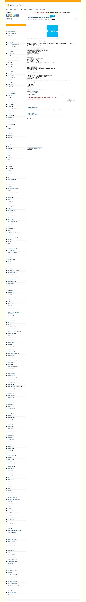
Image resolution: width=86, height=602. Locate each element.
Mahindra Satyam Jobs (11, 497)
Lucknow (9, 486)
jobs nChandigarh (11, 475)
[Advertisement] (51, 22)
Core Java (9, 186)
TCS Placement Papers (12, 570)
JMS (8, 299)
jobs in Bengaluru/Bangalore (12, 366)
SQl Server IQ (10, 563)
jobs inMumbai (10, 470)
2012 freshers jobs (11, 46)
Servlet (9, 552)
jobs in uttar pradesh (11, 455)
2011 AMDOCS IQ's (11, 31)
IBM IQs (9, 254)
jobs (8, 324)
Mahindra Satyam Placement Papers (14, 499)
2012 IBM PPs (10, 53)
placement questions (11, 543)
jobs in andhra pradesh (11, 377)
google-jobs (10, 239)
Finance (9, 217)
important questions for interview (13, 270)
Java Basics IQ (10, 290)
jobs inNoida (10, 472)
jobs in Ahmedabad (11, 375)
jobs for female (10, 346)
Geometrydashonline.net (32, 113)
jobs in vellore (10, 457)
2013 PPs (9, 73)
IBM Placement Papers (11, 259)
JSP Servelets (10, 479)
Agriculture (9, 102)
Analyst (9, 113)
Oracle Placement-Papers (12, 534)
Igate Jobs (9, 265)
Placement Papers (9, 18)
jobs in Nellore (10, 437)
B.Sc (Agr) (9, 133)
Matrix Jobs (9, 503)
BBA (8, 146)
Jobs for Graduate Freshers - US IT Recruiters (39, 17)
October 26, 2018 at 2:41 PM (32, 108)
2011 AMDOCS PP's (11, 33)
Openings (9, 528)
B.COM (9, 128)
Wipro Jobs (9, 594)
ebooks (25, 9)
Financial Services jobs (11, 221)
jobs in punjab (10, 446)
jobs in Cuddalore (11, 397)
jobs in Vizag (10, 461)
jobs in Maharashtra (11, 430)
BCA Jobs (9, 157)
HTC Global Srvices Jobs (12, 250)
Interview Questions (9, 19)
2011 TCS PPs (10, 42)
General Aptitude (10, 228)
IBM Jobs (9, 257)
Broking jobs (10, 168)
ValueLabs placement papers (13, 585)
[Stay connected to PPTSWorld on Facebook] (17, 16)
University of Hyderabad (12, 574)
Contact (19, 1)
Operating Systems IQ (11, 532)
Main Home (8, 1)
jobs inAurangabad (11, 464)
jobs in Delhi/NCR (11, 402)
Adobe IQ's (9, 84)
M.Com (9, 488)
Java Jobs (9, 294)
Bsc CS (9, 170)
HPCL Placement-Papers (12, 248)
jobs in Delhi (10, 399)
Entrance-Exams (13, 9)
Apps (40, 9)
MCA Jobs (9, 508)
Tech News (36, 9)
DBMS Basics (10, 197)
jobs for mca (10, 364)
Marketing (9, 501)
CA (8, 177)
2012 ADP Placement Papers (13, 44)
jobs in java (9, 424)
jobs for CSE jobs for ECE (12, 326)
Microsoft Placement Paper (12, 512)
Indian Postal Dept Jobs (12, 272)
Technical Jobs (10, 572)
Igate (8, 263)
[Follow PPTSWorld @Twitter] (14, 16)
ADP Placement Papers (12, 91)
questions (9, 548)
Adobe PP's (10, 86)
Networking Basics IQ (11, 517)
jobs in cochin (10, 393)
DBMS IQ (9, 199)
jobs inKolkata (10, 468)
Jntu (7, 9)
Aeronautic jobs (10, 95)
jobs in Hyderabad (11, 417)
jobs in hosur (10, 415)
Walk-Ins (9, 590)
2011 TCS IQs (10, 40)
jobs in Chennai (10, 368)
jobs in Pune (10, 371)
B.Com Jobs (10, 130)
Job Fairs (9, 305)
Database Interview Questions (13, 192)
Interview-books (10, 283)
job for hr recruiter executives (12, 310)
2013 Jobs (9, 71)
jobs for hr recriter (11, 351)
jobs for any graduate (11, 337)
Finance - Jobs (10, 219)
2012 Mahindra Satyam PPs (12, 57)
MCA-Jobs (9, 510)
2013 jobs (9, 66)
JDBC (9, 296)
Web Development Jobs (12, 592)
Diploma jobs (10, 208)
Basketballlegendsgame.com (33, 114)
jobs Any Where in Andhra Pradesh (13, 331)
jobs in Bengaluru (11, 382)
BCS (8, 159)
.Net (8, 26)
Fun (44, 9)
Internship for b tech (11, 279)
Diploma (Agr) (10, 206)
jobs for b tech (10, 340)
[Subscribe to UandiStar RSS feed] (10, 16)
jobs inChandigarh (11, 466)
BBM (8, 150)
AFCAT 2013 (10, 99)
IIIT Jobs (9, 268)
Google (9, 230)
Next (74, 101)
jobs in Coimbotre (11, 395)
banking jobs (10, 144)
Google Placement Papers (12, 237)
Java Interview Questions (12, 292)
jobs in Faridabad (11, 406)
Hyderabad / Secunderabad (12, 252)
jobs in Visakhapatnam (11, 373)
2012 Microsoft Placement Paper (13, 60)
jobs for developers (11, 342)
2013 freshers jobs (11, 68)
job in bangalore (10, 315)
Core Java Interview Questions (13, 188)
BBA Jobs (9, 148)
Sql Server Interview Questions (13, 561)
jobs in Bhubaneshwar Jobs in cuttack (14, 386)
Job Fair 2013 (10, 303)
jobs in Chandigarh (11, 388)
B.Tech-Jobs (10, 137)
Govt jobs (9, 241)
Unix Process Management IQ (13, 583)
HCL (8, 243)
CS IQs (9, 190)
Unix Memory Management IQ (13, 581)
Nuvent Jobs (10, 523)
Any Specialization (11, 124)
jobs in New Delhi (11, 439)
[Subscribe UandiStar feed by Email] (7, 16)
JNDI (8, 301)
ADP (8, 88)
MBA (8, 506)
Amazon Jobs (10, 104)
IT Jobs (9, 288)
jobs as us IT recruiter (11, 333)
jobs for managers (11, 357)
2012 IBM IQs (10, 51)
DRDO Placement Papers (12, 210)
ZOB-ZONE (20, 9)
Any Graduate (10, 115)
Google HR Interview (11, 232)
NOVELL (9, 521)
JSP (8, 477)
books (9, 164)
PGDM (9, 537)
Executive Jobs (10, 212)
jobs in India (10, 419)
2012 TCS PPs (10, 64)
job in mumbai (10, 322)
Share (49, 19)
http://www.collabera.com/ (34, 91)
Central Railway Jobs (11, 179)
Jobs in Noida (10, 441)
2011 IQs (9, 35)
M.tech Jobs (10, 495)
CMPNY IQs (10, 181)
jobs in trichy (10, 450)
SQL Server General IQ (11, 559)
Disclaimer (14, 1)
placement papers (11, 541)
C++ (8, 175)
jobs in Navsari (10, 435)
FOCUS (9, 223)
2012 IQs (9, 55)
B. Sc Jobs (9, 126)
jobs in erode (10, 404)
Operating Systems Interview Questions (14, 530)
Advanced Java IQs (11, 93)
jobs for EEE (10, 344)
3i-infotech (9, 82)
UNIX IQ (9, 579)
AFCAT (9, 97)
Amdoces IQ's (10, 106)
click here (33, 94)
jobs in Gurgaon (10, 413)
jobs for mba (10, 362)
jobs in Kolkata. (10, 428)
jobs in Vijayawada (11, 459)
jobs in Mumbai (10, 433)
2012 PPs (9, 62)
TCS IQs (9, 568)
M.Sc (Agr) (9, 492)
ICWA (9, 261)
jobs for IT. (9, 335)
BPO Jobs (9, 166)
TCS (8, 565)
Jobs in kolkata (10, 426)
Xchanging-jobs (10, 596)
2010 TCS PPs (10, 29)
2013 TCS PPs (10, 75)
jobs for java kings (11, 355)
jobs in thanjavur (10, 448)
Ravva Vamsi (77, 599)
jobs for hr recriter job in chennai (13, 353)
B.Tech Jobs (10, 135)
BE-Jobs (9, 161)
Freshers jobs (10, 226)
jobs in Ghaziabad (11, 408)
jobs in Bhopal (10, 384)
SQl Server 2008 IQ (11, 554)
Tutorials (30, 9)
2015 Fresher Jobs (11, 77)
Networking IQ (10, 519)
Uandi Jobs (15, 599)
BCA (8, 155)
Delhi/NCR (9, 201)
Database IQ (10, 195)
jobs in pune (10, 444)
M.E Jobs (9, 490)
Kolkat (9, 481)
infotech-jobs (10, 274)
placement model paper (12, 539)
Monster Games (31, 107)
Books (7, 20)
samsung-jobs (10, 550)
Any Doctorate (10, 117)
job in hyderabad (10, 320)
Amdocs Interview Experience (13, 108)
